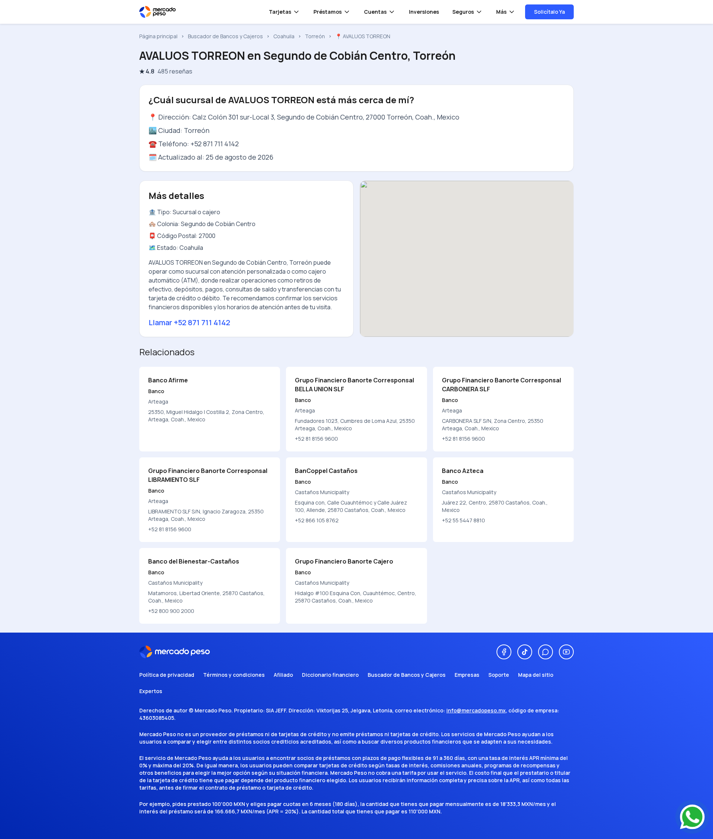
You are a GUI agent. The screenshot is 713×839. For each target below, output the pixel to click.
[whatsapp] (545, 651)
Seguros (463, 11)
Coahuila (283, 36)
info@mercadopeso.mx (476, 710)
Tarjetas (280, 11)
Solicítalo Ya (549, 11)
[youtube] (566, 651)
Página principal (158, 36)
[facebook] (504, 651)
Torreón (315, 36)
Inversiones (424, 11)
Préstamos (327, 11)
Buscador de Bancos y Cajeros (225, 36)
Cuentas (375, 11)
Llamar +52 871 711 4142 (189, 322)
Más (501, 11)
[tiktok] (524, 651)
